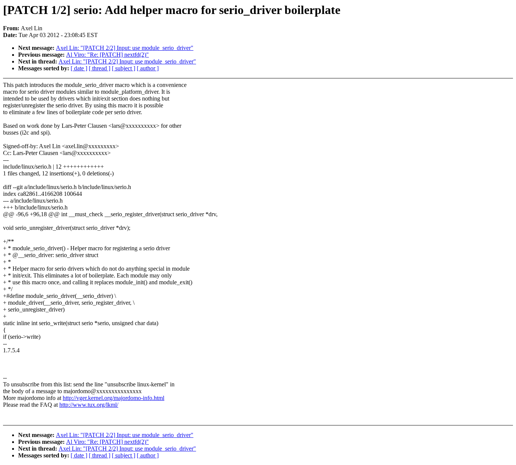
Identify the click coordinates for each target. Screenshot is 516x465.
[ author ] (148, 68)
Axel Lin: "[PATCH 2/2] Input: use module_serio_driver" (124, 48)
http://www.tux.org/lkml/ (88, 404)
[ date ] (79, 68)
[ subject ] (123, 68)
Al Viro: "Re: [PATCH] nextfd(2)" (107, 54)
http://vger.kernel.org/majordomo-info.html (113, 398)
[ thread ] (99, 68)
